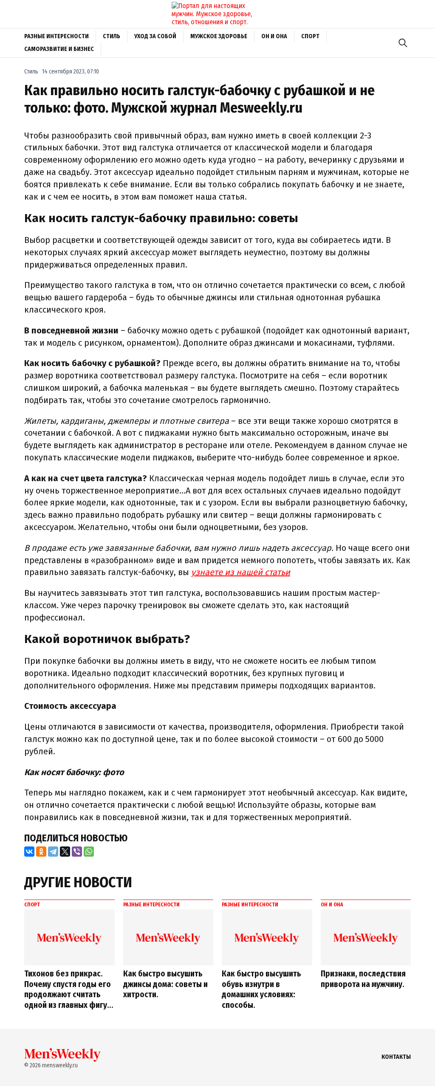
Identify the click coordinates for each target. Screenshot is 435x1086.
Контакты (396, 1057)
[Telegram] (53, 851)
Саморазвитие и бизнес (59, 49)
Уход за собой (155, 36)
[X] (65, 851)
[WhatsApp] (89, 851)
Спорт (310, 36)
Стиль (111, 36)
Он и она (274, 36)
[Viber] (77, 851)
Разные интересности (56, 36)
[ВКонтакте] (29, 851)
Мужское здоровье (218, 36)
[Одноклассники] (41, 851)
